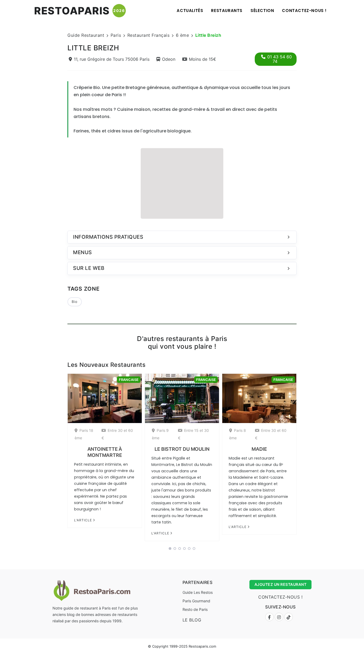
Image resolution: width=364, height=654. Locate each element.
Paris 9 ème (160, 434)
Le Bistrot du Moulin (182, 449)
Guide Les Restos (198, 592)
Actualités (190, 10)
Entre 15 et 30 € (193, 434)
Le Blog (192, 620)
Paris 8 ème (237, 434)
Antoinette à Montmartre (104, 452)
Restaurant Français (148, 35)
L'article (83, 520)
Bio (75, 301)
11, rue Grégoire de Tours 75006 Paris (111, 59)
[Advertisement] (182, 182)
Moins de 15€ (202, 59)
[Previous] (60, 459)
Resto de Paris (195, 609)
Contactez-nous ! (304, 10)
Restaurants (226, 10)
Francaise (129, 379)
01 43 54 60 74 (279, 59)
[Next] (303, 459)
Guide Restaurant (85, 35)
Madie (259, 449)
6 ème (182, 35)
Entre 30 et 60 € (117, 434)
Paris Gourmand (196, 601)
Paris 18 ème (84, 434)
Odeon (168, 59)
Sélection (262, 10)
